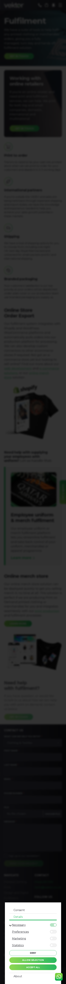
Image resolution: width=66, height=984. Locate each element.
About (18, 976)
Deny (33, 953)
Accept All (33, 967)
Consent (19, 910)
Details (18, 916)
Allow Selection (33, 960)
